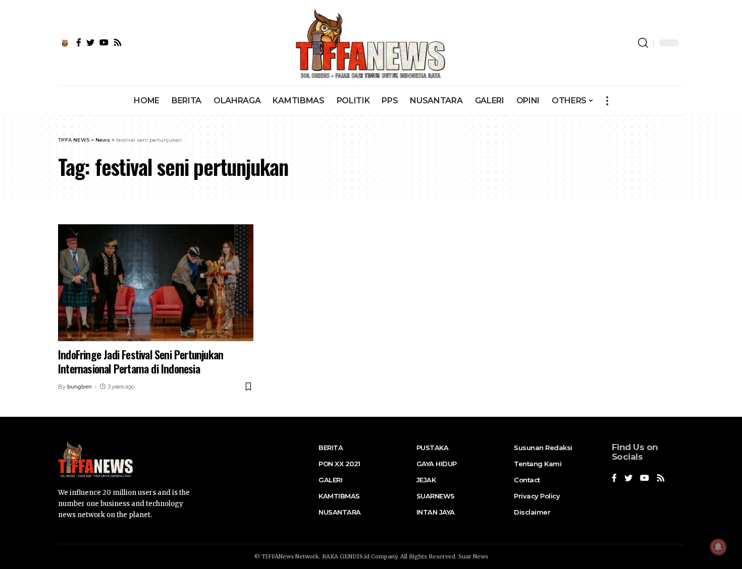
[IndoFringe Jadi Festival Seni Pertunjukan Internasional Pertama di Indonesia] (155, 282)
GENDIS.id (354, 556)
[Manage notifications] (718, 547)
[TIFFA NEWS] (371, 43)
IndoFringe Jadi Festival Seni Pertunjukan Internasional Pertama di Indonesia (140, 361)
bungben (79, 386)
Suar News (473, 556)
